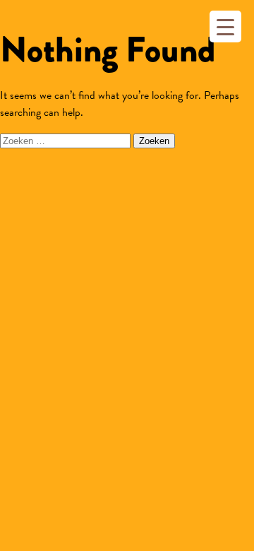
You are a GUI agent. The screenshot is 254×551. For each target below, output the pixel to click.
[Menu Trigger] (225, 26)
